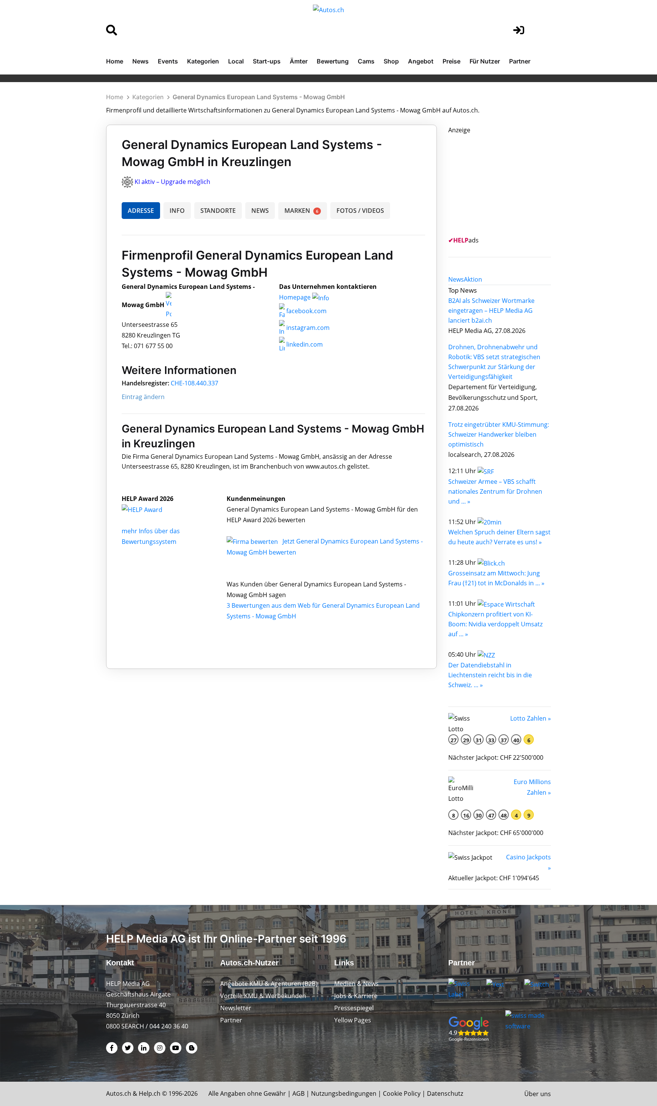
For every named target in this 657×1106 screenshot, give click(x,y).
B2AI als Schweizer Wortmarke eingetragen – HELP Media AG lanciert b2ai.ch (491, 310)
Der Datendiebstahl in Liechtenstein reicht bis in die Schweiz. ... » (490, 675)
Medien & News (356, 983)
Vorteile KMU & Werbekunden (263, 996)
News (140, 61)
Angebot (420, 61)
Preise (451, 61)
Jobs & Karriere (356, 996)
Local (236, 61)
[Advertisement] (505, 182)
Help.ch (149, 1093)
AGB (298, 1093)
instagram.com (307, 327)
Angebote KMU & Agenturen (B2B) (268, 983)
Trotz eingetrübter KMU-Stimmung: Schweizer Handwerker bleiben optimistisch (498, 434)
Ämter (299, 61)
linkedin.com (304, 344)
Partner (519, 61)
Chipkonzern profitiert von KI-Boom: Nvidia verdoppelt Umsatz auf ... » (495, 624)
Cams (366, 61)
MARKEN (301, 210)
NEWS (260, 210)
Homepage (295, 297)
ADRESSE (141, 210)
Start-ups (267, 61)
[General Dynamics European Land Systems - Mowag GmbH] (150, 509)
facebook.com (306, 311)
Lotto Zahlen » (530, 718)
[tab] (456, 279)
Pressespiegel (354, 1008)
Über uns (537, 1094)
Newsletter (235, 1008)
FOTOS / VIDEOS (360, 210)
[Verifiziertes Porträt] (168, 305)
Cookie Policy (402, 1093)
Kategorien (203, 61)
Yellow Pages (352, 1020)
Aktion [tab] (473, 279)
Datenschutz (445, 1093)
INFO (177, 210)
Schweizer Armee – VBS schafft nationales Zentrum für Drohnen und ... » (495, 491)
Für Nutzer (485, 61)
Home (114, 61)
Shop (391, 61)
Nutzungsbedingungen (343, 1093)
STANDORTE (218, 210)
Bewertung (333, 61)
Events (168, 61)
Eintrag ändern (143, 397)
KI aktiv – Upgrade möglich (172, 181)
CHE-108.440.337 (194, 383)
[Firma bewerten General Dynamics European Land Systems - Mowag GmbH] (253, 541)
